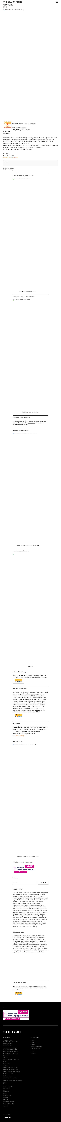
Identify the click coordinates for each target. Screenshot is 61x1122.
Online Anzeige (29, 905)
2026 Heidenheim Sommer (20, 909)
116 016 (36, 948)
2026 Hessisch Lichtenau (31, 919)
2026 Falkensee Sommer (33, 910)
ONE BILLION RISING (12, 2)
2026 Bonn (22, 926)
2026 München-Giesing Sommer (38, 909)
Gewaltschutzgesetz (18, 905)
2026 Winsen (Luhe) (18, 919)
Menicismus (16, 918)
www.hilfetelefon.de (25, 950)
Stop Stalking (19, 736)
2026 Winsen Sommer (19, 910)
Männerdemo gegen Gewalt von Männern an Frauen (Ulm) (29, 916)
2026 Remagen (42, 918)
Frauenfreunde (24, 918)
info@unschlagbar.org (10, 157)
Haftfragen (44, 912)
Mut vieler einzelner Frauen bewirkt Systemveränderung (28, 914)
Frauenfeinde (33, 918)
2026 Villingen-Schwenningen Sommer (34, 907)
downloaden (31, 423)
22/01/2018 (10, 5)
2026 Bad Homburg (31, 926)
